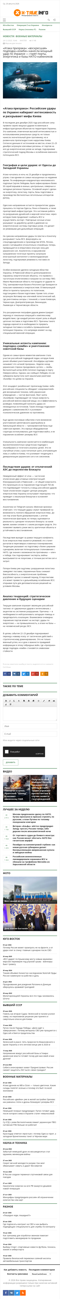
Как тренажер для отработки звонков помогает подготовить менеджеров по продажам (25, 1236)
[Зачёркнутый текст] (18, 700)
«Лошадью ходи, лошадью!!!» (17, 1215)
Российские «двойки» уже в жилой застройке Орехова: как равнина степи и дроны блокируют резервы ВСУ (29, 1100)
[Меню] (4, 20)
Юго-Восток (8, 25)
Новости (8, 36)
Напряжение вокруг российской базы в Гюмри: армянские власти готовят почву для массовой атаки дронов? (28, 1056)
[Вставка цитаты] (53, 700)
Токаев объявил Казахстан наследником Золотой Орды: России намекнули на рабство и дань (30, 974)
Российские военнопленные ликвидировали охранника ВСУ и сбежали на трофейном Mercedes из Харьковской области (31, 860)
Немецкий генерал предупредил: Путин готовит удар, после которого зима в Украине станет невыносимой (29, 1112)
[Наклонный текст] (10, 700)
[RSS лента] (23, 1293)
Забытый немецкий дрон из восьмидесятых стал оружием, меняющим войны (26, 1153)
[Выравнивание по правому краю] (33, 700)
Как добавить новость (15, 1269)
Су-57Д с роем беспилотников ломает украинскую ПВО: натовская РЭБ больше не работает (29, 1123)
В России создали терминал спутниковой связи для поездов (27, 1175)
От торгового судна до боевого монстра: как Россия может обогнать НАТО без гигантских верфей (34, 838)
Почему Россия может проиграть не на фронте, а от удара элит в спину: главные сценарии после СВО (28, 949)
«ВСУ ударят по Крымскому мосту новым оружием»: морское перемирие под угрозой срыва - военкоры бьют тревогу (28, 962)
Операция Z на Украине (28, 25)
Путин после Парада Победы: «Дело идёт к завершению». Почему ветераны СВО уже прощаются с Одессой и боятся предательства (30, 1031)
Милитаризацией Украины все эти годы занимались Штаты (28, 997)
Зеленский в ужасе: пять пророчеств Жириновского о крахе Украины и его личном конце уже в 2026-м (29, 1043)
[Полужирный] (6, 700)
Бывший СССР (9, 29)
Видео (7, 771)
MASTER (23, 40)
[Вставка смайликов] (38, 700)
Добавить (10, 762)
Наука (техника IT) (27, 29)
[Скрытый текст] (49, 700)
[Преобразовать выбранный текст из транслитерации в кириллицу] (6, 704)
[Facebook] (6, 1293)
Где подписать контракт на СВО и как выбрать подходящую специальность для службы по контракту (29, 1225)
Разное (42, 29)
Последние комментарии (42, 1269)
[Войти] (54, 20)
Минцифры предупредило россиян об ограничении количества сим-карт (28, 1198)
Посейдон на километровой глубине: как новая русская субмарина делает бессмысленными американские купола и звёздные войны (34, 848)
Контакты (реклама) (17, 1274)
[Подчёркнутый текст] (14, 700)
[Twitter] (17, 1293)
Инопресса (47, 25)
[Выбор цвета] (44, 700)
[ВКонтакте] (11, 1293)
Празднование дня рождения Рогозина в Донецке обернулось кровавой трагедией (27, 985)
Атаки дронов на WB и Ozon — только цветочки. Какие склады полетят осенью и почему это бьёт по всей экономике (29, 1088)
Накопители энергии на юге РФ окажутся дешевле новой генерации (27, 1187)
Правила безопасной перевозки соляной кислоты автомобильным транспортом (27, 1259)
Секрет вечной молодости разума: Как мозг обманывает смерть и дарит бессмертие (24, 1164)
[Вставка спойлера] (10, 704)
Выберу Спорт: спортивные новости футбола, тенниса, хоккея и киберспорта (29, 1248)
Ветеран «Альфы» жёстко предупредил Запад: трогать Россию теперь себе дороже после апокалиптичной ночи (33, 829)
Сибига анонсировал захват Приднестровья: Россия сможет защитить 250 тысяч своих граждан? (28, 1068)
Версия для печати (13, 43)
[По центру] (28, 700)
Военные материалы (29, 36)
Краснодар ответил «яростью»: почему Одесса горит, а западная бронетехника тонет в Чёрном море (29, 1135)
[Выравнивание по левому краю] (24, 700)
